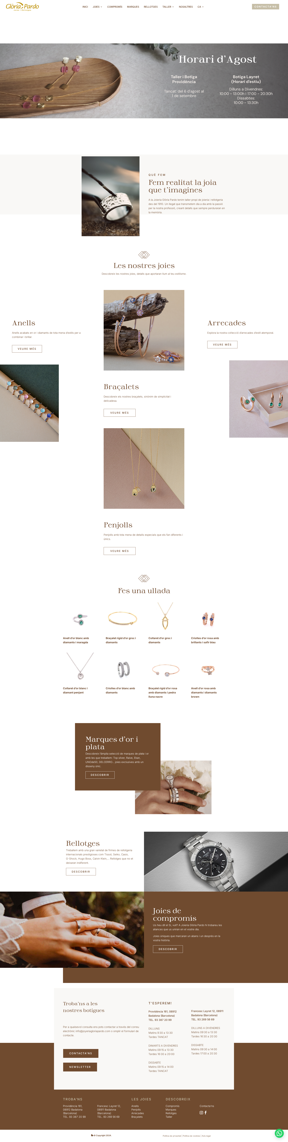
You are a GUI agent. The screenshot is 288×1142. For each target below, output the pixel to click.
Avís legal (206, 1136)
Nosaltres (186, 7)
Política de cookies (191, 1136)
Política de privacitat (172, 1136)
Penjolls (136, 1109)
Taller (166, 7)
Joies (96, 7)
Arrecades (137, 1113)
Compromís (114, 7)
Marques (133, 7)
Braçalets (137, 1116)
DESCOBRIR (100, 774)
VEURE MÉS (27, 348)
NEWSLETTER (80, 1066)
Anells (135, 1106)
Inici (85, 7)
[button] (279, 1133)
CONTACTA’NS (265, 6)
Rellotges (151, 7)
